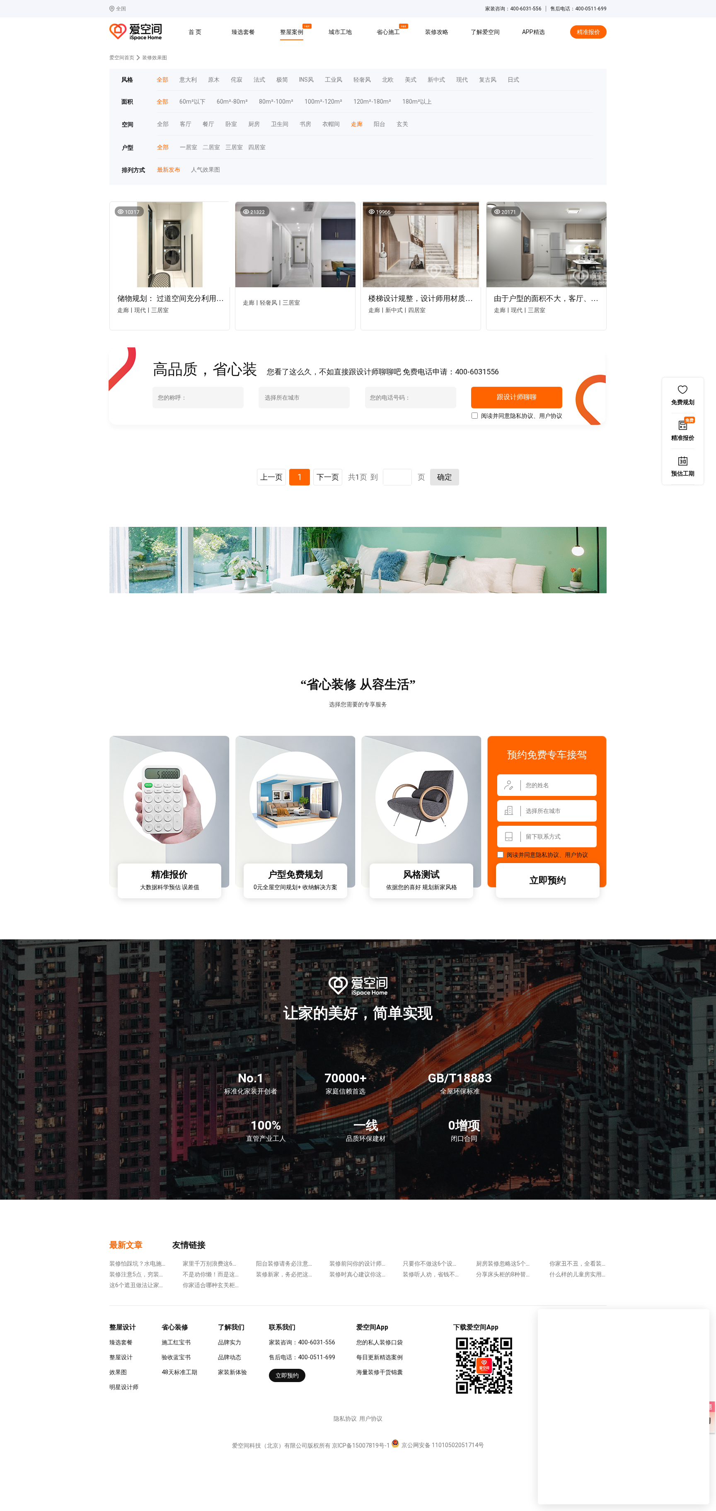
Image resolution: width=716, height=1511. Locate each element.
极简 (282, 80)
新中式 (436, 80)
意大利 (188, 80)
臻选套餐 (243, 32)
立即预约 (548, 880)
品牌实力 (229, 1342)
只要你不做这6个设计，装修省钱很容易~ (456, 1263)
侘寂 (236, 80)
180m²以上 (417, 102)
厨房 (254, 124)
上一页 (271, 477)
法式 (259, 80)
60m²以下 (192, 102)
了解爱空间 (485, 32)
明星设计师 (123, 1387)
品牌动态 (229, 1357)
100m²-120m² (323, 102)
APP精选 (533, 32)
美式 (410, 80)
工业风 (333, 80)
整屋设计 (121, 1357)
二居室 (208, 147)
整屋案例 (293, 30)
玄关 (402, 124)
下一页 (328, 477)
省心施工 (389, 30)
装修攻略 (436, 32)
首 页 (195, 32)
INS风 (306, 80)
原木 (214, 80)
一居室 (185, 147)
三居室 (231, 147)
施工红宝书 (176, 1342)
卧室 (231, 124)
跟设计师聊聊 (516, 397)
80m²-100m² (276, 102)
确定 (444, 477)
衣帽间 (331, 124)
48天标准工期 (179, 1372)
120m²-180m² (372, 102)
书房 (305, 124)
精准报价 (588, 32)
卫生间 (279, 124)
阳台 (379, 124)
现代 (462, 80)
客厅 (185, 124)
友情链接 (189, 1245)
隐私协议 (521, 415)
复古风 (487, 80)
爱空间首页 (121, 58)
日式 (513, 80)
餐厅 (208, 124)
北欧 (388, 80)
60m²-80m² (232, 102)
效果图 (118, 1372)
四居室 (254, 147)
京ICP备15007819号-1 (361, 1445)
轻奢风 (362, 80)
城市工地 (340, 32)
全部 (163, 124)
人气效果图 (202, 170)
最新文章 (126, 1245)
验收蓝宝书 (176, 1357)
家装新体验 (232, 1372)
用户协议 (550, 415)
